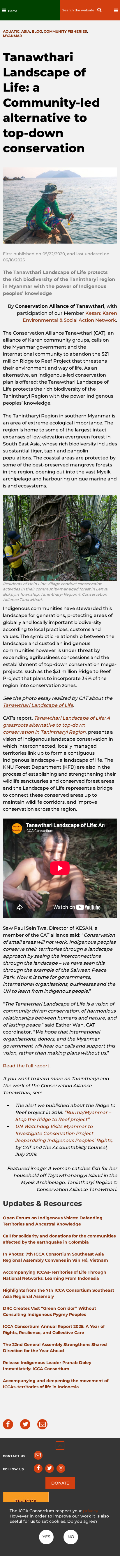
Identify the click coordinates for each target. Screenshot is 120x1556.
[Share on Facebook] (8, 1424)
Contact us (14, 1456)
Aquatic (11, 31)
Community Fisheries (65, 31)
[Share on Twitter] (25, 1424)
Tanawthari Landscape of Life (38, 705)
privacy (90, 1510)
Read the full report (26, 1066)
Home (12, 11)
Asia (25, 31)
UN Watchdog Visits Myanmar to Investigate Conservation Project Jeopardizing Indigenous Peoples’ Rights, (64, 1133)
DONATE (60, 1483)
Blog (37, 31)
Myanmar (12, 36)
